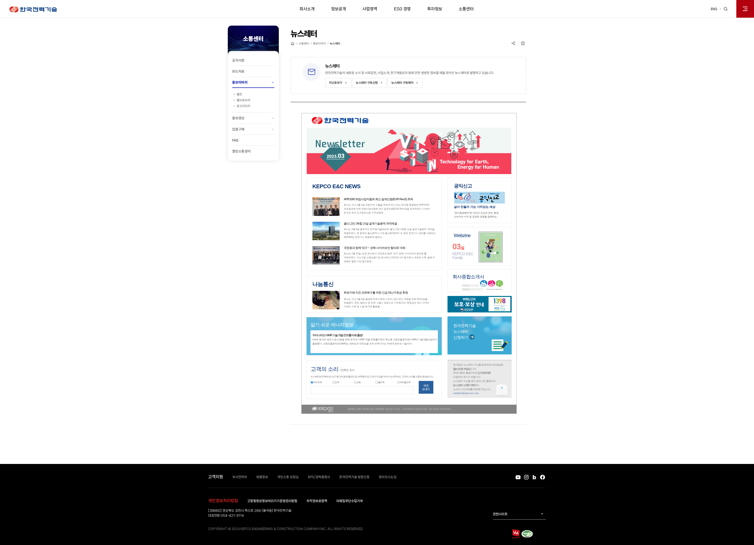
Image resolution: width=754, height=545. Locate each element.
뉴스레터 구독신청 (367, 83)
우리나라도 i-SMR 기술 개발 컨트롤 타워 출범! (337, 335)
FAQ (235, 140)
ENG (714, 9)
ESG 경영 (402, 9)
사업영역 (369, 9)
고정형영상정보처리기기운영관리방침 (272, 501)
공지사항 (238, 60)
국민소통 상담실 (288, 477)
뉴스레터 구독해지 (402, 83)
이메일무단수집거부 (349, 501)
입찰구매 (238, 129)
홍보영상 (238, 118)
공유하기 (513, 43)
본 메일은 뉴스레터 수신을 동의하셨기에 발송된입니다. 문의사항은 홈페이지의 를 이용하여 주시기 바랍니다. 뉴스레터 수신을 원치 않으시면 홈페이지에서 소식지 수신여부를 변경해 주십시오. (478, 378)
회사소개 (307, 9)
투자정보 (434, 9)
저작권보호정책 (317, 501)
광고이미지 (243, 106)
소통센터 (466, 9)
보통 (358, 382)
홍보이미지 (240, 82)
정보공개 (338, 9)
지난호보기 (335, 83)
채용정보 (262, 477)
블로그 (534, 477)
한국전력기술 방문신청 (354, 477)
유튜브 (518, 477)
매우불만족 (405, 382)
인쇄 (522, 43)
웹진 (239, 94)
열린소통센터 (241, 151)
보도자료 (238, 71)
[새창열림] (479, 197)
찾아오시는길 (387, 477)
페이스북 (542, 477)
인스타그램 (526, 477)
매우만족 (317, 382)
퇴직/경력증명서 (319, 477)
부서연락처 (239, 477)
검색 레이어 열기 (725, 9)
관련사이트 (500, 514)
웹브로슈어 (243, 100)
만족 (337, 382)
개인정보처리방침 (223, 500)
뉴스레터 (335, 43)
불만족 (381, 382)
